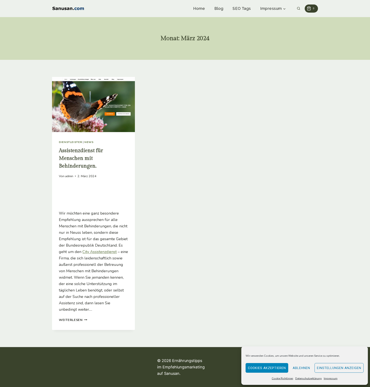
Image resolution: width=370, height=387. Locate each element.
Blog (218, 8)
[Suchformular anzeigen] (299, 9)
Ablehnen (301, 368)
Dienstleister (70, 142)
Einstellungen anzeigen (339, 368)
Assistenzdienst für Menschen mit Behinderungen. (81, 158)
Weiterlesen (73, 320)
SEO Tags (242, 8)
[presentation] (93, 104)
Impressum (330, 378)
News (89, 142)
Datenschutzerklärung (308, 378)
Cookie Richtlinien (282, 378)
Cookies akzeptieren (267, 368)
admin (69, 176)
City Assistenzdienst (99, 251)
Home (199, 8)
